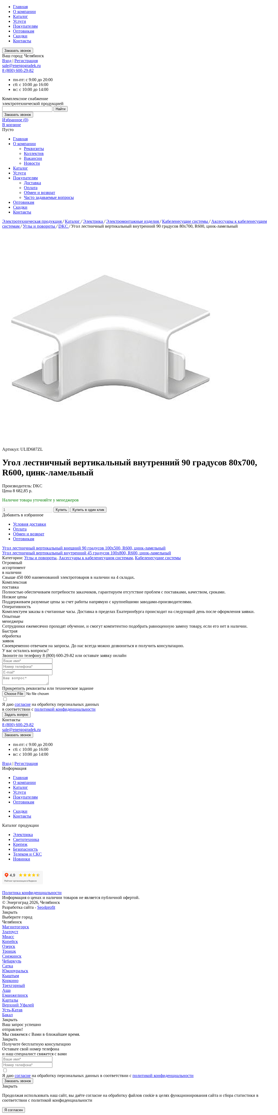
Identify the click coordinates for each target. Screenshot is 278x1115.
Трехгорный (13, 985)
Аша (6, 990)
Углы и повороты (39, 226)
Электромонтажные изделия (133, 221)
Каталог (20, 16)
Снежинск (11, 956)
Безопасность (25, 849)
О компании (24, 11)
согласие (23, 704)
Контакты (22, 41)
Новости (32, 163)
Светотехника (26, 839)
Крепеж (20, 844)
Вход (6, 60)
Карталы (10, 1000)
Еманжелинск (15, 995)
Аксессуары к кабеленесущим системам (96, 557)
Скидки (20, 36)
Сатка (7, 966)
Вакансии (33, 158)
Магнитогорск (15, 927)
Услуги (19, 21)
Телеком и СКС (27, 854)
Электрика (93, 221)
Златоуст (10, 931)
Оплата (30, 187)
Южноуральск (15, 970)
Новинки (21, 859)
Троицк (9, 951)
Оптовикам (23, 31)
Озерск (8, 946)
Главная (20, 6)
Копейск (10, 941)
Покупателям (25, 26)
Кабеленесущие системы (185, 221)
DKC (63, 226)
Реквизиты (34, 148)
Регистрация (26, 60)
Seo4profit (46, 907)
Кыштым (10, 975)
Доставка (32, 182)
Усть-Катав (12, 1010)
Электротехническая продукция (32, 221)
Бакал (7, 1014)
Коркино (10, 980)
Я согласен (13, 1110)
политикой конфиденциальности (65, 709)
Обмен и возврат (39, 192)
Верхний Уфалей (18, 1005)
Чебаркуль (11, 961)
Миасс (8, 936)
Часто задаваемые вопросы (49, 197)
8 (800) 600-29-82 (18, 70)
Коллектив (34, 153)
